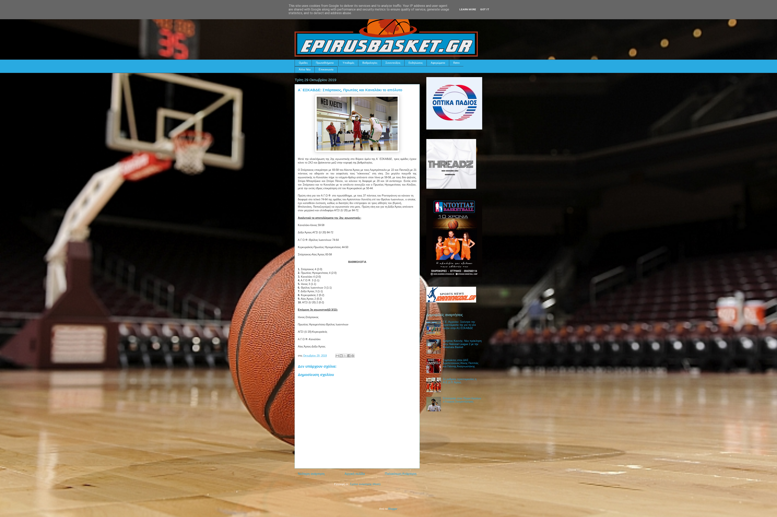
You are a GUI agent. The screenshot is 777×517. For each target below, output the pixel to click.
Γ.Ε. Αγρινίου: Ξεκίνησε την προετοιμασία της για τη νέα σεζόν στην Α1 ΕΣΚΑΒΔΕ (459, 325)
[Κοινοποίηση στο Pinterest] (353, 356)
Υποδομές (348, 62)
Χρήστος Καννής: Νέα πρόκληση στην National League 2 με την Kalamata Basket (462, 344)
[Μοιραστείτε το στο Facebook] (349, 356)
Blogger (392, 508)
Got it (484, 9)
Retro (456, 62)
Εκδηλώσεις (416, 62)
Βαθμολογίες (369, 62)
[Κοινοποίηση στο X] (345, 356)
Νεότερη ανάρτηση (311, 474)
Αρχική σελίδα (355, 474)
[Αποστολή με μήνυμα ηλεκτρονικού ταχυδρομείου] (337, 356)
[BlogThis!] (341, 356)
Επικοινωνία (326, 69)
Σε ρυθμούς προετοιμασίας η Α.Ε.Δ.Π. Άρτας (459, 381)
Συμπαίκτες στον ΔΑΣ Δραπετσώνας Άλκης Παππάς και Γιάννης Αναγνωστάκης (460, 363)
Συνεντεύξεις (392, 62)
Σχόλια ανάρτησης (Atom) (365, 484)
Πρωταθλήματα (325, 62)
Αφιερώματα (438, 62)
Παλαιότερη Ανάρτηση (400, 474)
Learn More (467, 9)
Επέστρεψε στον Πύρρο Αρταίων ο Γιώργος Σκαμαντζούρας (462, 400)
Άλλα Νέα (305, 69)
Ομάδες (303, 62)
